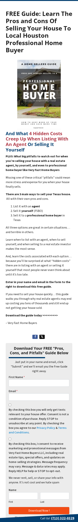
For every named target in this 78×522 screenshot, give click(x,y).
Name (12, 490)
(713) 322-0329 (62, 518)
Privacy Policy (46, 428)
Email (13, 391)
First (11, 502)
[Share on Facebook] (35, 337)
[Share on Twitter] (42, 337)
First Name (17, 377)
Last (42, 502)
